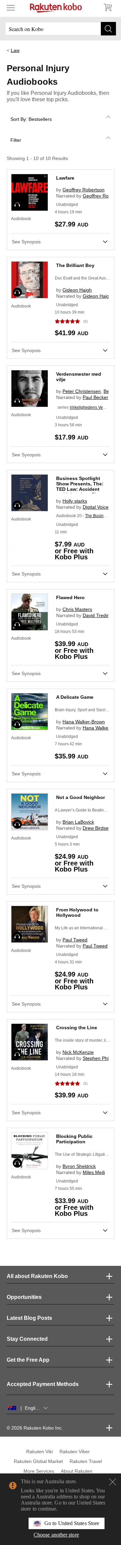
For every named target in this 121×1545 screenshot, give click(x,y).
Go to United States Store (71, 1523)
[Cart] (107, 7)
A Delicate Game (74, 697)
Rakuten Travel (86, 1461)
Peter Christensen (82, 391)
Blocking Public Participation (74, 1139)
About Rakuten (76, 1471)
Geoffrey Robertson (84, 189)
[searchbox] (60, 28)
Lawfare (65, 178)
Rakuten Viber (74, 1451)
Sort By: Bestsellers (31, 119)
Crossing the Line (76, 1027)
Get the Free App (28, 1360)
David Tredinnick (100, 615)
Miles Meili (94, 1172)
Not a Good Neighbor (80, 797)
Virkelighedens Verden (90, 407)
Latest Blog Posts (29, 1318)
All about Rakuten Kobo (37, 1276)
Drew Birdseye (98, 828)
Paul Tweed (75, 939)
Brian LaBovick (78, 822)
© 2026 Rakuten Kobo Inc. (35, 1428)
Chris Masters (77, 609)
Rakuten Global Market (38, 1461)
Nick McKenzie (78, 1052)
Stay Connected (27, 1339)
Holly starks (75, 501)
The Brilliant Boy (75, 265)
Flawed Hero (70, 597)
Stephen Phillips (100, 1058)
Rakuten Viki (39, 1451)
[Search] (108, 28)
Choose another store (56, 1535)
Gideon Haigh (77, 290)
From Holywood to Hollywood (77, 912)
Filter (15, 140)
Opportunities (24, 1297)
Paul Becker (95, 397)
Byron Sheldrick (79, 1166)
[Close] (112, 1482)
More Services (39, 1471)
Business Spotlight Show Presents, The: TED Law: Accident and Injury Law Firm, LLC (80, 489)
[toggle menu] (10, 7)
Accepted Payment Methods (43, 1384)
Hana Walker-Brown (84, 721)
